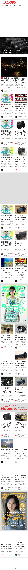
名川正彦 (5, 90)
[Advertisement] (14, 22)
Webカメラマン (12, 90)
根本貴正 (19, 460)
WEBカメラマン (20, 142)
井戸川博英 (19, 116)
